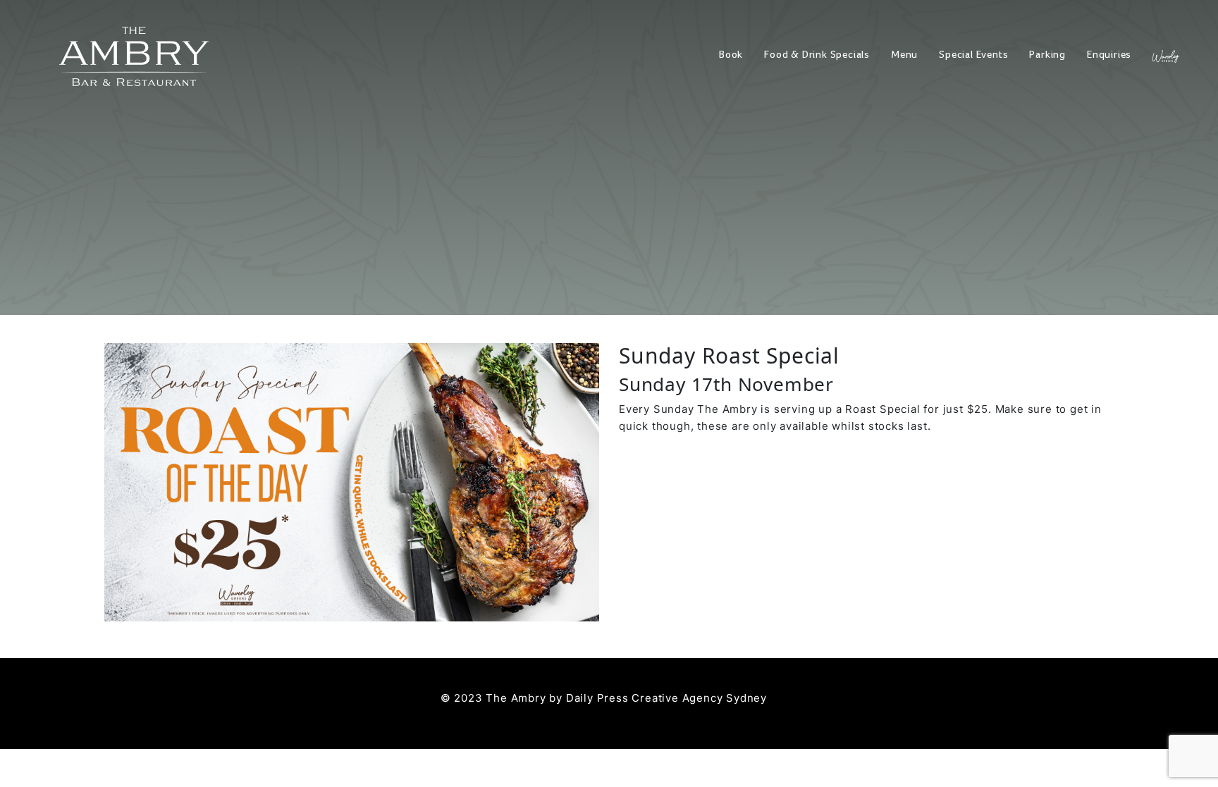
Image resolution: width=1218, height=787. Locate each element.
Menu (904, 54)
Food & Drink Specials (817, 54)
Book (731, 54)
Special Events (973, 54)
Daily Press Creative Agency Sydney (666, 698)
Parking (1047, 54)
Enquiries (1109, 54)
